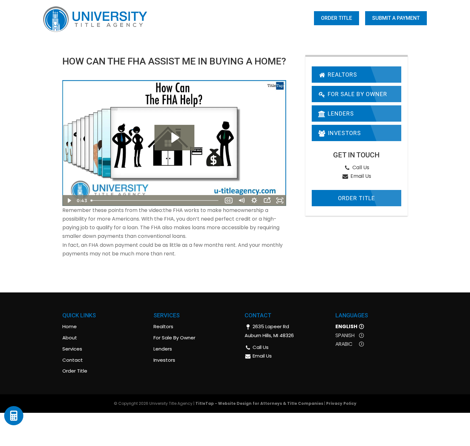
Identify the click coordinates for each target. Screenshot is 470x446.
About (186, 18)
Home (165, 18)
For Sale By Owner (356, 94)
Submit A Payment (396, 18)
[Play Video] (68, 200)
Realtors (341, 74)
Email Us (360, 176)
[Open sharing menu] (267, 200)
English (346, 326)
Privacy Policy (341, 403)
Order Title (336, 18)
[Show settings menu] (254, 200)
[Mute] (241, 200)
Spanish (345, 335)
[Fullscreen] (279, 200)
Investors (343, 133)
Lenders (340, 113)
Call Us (360, 167)
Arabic (343, 344)
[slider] (155, 200)
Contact (296, 18)
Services (260, 18)
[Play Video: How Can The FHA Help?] (174, 137)
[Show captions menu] (228, 200)
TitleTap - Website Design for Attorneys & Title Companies (259, 403)
